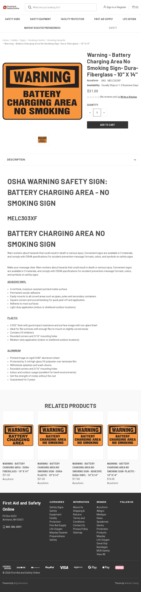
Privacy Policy (80, 529)
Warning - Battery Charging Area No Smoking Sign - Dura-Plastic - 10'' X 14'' (50, 469)
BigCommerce (21, 583)
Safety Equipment (40, 19)
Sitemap (77, 532)
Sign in (110, 7)
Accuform (102, 507)
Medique (101, 514)
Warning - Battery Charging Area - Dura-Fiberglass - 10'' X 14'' (16, 467)
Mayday (101, 536)
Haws (100, 518)
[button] (127, 97)
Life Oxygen (129, 19)
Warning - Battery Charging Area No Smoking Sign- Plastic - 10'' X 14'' (121, 469)
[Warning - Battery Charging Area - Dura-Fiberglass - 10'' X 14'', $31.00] (18, 435)
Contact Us (79, 525)
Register (121, 7)
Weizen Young (131, 583)
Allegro (100, 510)
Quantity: (93, 105)
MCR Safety (103, 550)
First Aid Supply (103, 19)
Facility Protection (72, 19)
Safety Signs (12, 19)
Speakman (103, 521)
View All (101, 554)
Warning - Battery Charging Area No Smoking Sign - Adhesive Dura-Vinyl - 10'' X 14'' (87, 469)
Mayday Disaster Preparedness (42, 28)
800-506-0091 (14, 526)
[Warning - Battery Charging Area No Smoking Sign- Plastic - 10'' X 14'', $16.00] (123, 435)
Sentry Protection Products (102, 529)
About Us (78, 507)
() (136, 7)
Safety (113, 28)
